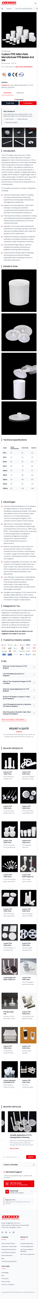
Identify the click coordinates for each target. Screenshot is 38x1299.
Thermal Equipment (26, 1246)
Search (31, 1157)
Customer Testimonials (9, 1246)
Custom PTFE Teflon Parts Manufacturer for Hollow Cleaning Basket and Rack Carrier (27, 944)
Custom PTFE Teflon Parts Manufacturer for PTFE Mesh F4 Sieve (28, 807)
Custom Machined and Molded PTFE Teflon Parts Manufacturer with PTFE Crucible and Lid (9, 1081)
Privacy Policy (5, 1281)
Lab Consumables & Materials (23, 8)
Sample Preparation (26, 1243)
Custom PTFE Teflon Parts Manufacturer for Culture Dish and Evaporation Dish (9, 910)
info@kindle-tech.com (13, 1223)
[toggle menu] (35, 3)
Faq (2, 1276)
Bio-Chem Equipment (27, 1254)
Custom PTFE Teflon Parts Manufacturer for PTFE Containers (9, 944)
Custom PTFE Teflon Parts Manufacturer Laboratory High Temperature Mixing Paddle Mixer (9, 807)
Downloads (20, 93)
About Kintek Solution (8, 1243)
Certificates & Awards (8, 1252)
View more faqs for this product (12, 719)
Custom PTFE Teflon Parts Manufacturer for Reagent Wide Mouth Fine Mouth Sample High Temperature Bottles (28, 978)
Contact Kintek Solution (9, 1261)
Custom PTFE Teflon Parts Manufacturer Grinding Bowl (7, 841)
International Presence (8, 1249)
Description (7, 93)
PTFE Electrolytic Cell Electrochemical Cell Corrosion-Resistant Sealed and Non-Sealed (8, 1013)
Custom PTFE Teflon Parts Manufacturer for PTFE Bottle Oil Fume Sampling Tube (27, 1013)
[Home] (2, 8)
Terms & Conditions (7, 1284)
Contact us (5, 85)
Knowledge (4, 1273)
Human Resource (7, 1255)
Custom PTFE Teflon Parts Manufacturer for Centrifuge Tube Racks (9, 1047)
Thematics (4, 1279)
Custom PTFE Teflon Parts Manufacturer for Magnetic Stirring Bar (27, 773)
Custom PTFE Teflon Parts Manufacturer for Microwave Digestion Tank (27, 841)
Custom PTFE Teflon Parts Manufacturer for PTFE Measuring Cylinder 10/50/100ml (9, 773)
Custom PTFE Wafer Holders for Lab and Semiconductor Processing (27, 876)
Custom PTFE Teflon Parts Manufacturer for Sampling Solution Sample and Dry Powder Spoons (9, 876)
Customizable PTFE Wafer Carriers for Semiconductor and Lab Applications (9, 978)
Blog (2, 1258)
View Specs (28, 103)
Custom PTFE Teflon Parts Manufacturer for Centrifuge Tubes (27, 910)
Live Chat (11, 103)
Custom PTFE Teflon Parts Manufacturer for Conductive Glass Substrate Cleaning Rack (28, 1081)
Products (9, 8)
